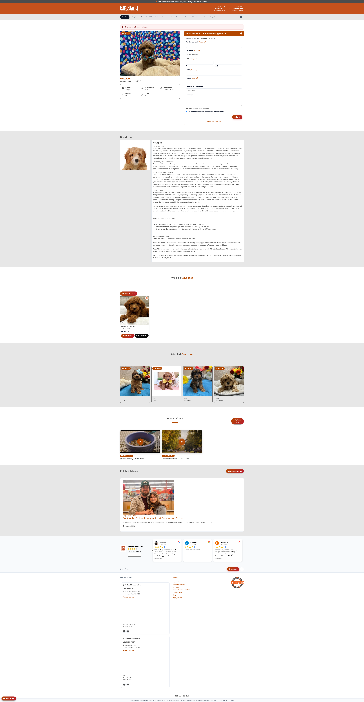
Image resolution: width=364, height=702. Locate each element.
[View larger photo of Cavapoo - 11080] (147, 298)
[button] (152, 550)
